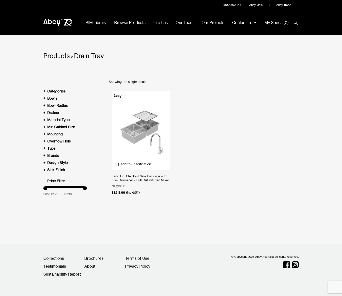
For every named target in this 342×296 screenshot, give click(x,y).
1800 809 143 (232, 4)
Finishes (160, 22)
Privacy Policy (137, 266)
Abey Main (256, 5)
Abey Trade (283, 5)
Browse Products (129, 22)
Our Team (184, 22)
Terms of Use (137, 258)
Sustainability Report (62, 274)
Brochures (94, 258)
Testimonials (54, 266)
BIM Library (96, 22)
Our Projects (212, 22)
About (89, 266)
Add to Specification (136, 164)
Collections (53, 258)
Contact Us (242, 22)
